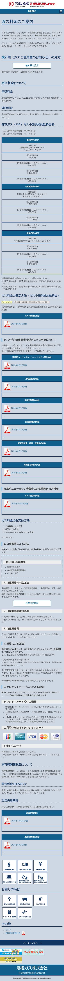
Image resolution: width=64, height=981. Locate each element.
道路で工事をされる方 (25, 878)
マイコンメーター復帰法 (9, 913)
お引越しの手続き (25, 900)
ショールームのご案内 (25, 865)
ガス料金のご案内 (40, 865)
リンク (8, 930)
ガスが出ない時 (40, 900)
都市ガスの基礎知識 (9, 900)
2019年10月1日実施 (19, 504)
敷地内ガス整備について (9, 878)
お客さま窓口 (32, 603)
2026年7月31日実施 (19, 821)
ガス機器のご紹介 (9, 865)
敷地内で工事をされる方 (40, 878)
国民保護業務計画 (12, 933)
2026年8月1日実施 (19, 324)
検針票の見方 (32, 65)
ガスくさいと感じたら (25, 913)
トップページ (32, 942)
